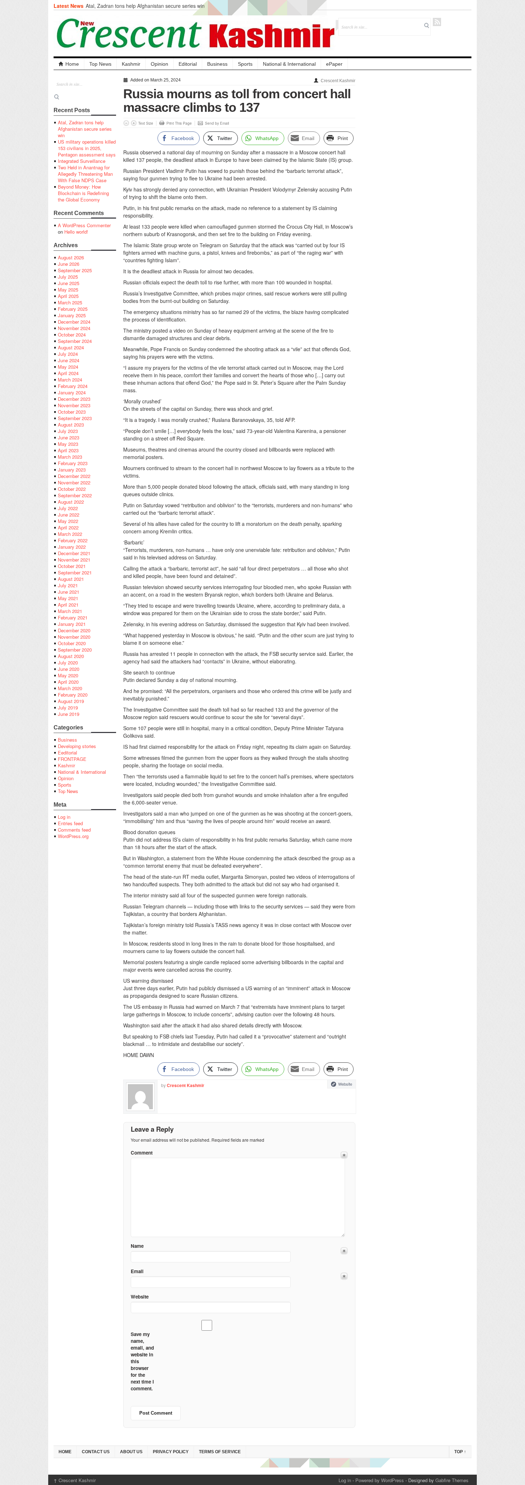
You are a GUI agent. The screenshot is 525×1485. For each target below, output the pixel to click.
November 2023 (74, 405)
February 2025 (73, 308)
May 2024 (68, 366)
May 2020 (68, 675)
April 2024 (68, 373)
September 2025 (75, 270)
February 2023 (73, 463)
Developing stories (77, 746)
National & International (289, 64)
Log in (64, 816)
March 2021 (70, 611)
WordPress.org (73, 836)
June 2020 (68, 669)
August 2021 (71, 578)
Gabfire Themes (452, 1480)
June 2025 (68, 283)
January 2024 (72, 392)
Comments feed (74, 829)
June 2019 (68, 714)
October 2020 (72, 643)
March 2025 (70, 302)
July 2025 (68, 276)
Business (217, 64)
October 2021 (72, 566)
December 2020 (74, 630)
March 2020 (70, 688)
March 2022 (70, 533)
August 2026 (71, 257)
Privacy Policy (171, 1451)
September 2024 (75, 341)
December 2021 (74, 553)
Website (345, 1084)
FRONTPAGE (72, 759)
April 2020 (68, 681)
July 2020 (68, 662)
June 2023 (68, 437)
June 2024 (68, 360)
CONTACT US (96, 1451)
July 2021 (68, 585)
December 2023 (74, 398)
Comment (141, 1152)
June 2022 (68, 514)
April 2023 (68, 450)
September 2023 (75, 418)
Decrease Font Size (126, 123)
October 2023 (72, 411)
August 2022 (71, 501)
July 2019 (68, 707)
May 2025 (68, 289)
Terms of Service (220, 1451)
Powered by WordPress (379, 1480)
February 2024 (73, 386)
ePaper (334, 64)
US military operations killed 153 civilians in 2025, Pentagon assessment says (87, 148)
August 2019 (71, 701)
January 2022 (72, 546)
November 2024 (74, 328)
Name (137, 1245)
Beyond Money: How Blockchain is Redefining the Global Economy (83, 193)
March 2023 (70, 456)
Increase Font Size (134, 123)
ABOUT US (131, 1451)
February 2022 (73, 540)
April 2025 (68, 296)
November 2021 (74, 559)
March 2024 (70, 379)
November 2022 (74, 482)
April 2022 (68, 527)
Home (72, 64)
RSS (437, 22)
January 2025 (72, 315)
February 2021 (73, 617)
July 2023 (68, 431)
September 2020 (75, 649)
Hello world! (76, 231)
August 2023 (71, 424)
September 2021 (75, 572)
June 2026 (68, 263)
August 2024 (71, 347)
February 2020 (73, 694)
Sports (245, 64)
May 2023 (68, 443)
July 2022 (68, 508)
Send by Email (217, 123)
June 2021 (68, 591)
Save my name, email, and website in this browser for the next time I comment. (142, 1361)
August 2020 (71, 656)
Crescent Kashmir (338, 80)
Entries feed (70, 823)
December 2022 (74, 476)
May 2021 (68, 598)
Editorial (188, 64)
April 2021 (68, 604)
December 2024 (74, 321)
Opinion (159, 64)
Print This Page (179, 123)
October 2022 (72, 488)
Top (460, 1451)
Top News (100, 64)
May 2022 (68, 521)
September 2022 (75, 495)
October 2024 (72, 334)
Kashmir (131, 64)
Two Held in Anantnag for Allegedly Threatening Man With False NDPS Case (85, 174)
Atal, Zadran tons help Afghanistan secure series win (145, 5)
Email (137, 1271)
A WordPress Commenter (84, 225)
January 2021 (72, 624)
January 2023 (72, 469)
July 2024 (68, 353)
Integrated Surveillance (81, 161)
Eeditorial (67, 752)
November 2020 (74, 636)
